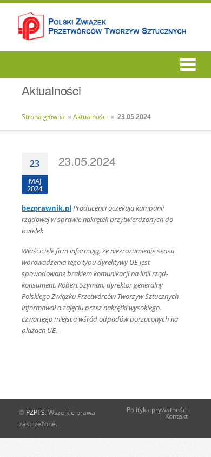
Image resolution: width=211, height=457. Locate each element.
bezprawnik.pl (46, 208)
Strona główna (43, 116)
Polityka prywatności (157, 409)
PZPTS (35, 412)
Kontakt (176, 416)
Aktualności (90, 116)
